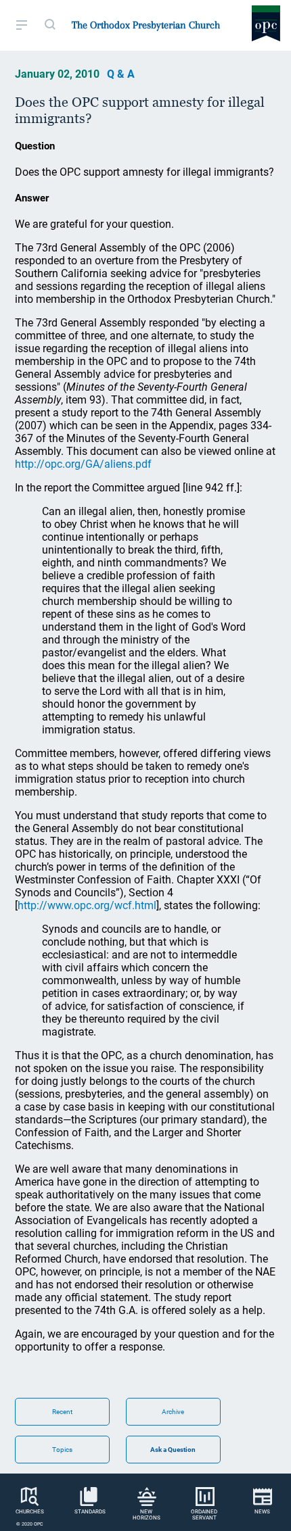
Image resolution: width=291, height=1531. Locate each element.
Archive (173, 1411)
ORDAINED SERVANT (204, 1515)
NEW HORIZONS (146, 1515)
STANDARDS (90, 1512)
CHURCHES (30, 1512)
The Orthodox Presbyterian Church (146, 25)
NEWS (262, 1512)
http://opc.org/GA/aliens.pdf (83, 464)
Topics (62, 1449)
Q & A (121, 74)
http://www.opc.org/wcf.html (87, 905)
